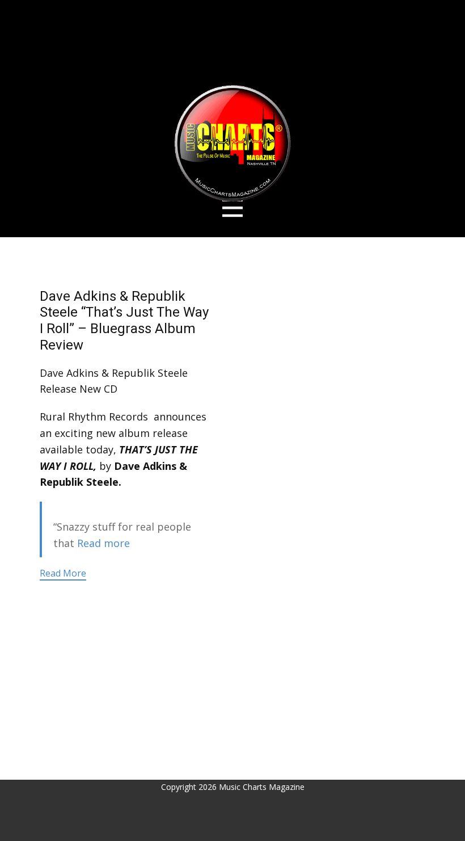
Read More (63, 573)
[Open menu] (233, 208)
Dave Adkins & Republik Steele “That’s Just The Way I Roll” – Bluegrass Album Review (124, 320)
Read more (103, 543)
